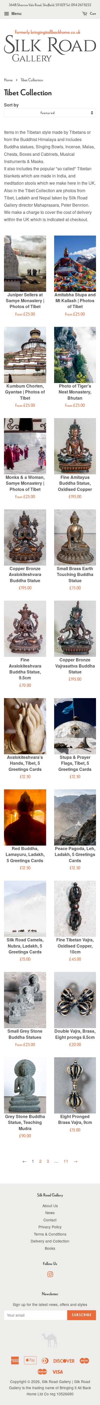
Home (8, 79)
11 (65, 1161)
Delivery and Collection (50, 1241)
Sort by (11, 105)
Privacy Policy (50, 1226)
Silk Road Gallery (56, 1381)
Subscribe (81, 1315)
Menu (16, 13)
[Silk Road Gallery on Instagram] (50, 1275)
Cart (92, 13)
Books (50, 1248)
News (50, 1212)
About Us (50, 1205)
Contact (50, 1219)
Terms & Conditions (50, 1234)
